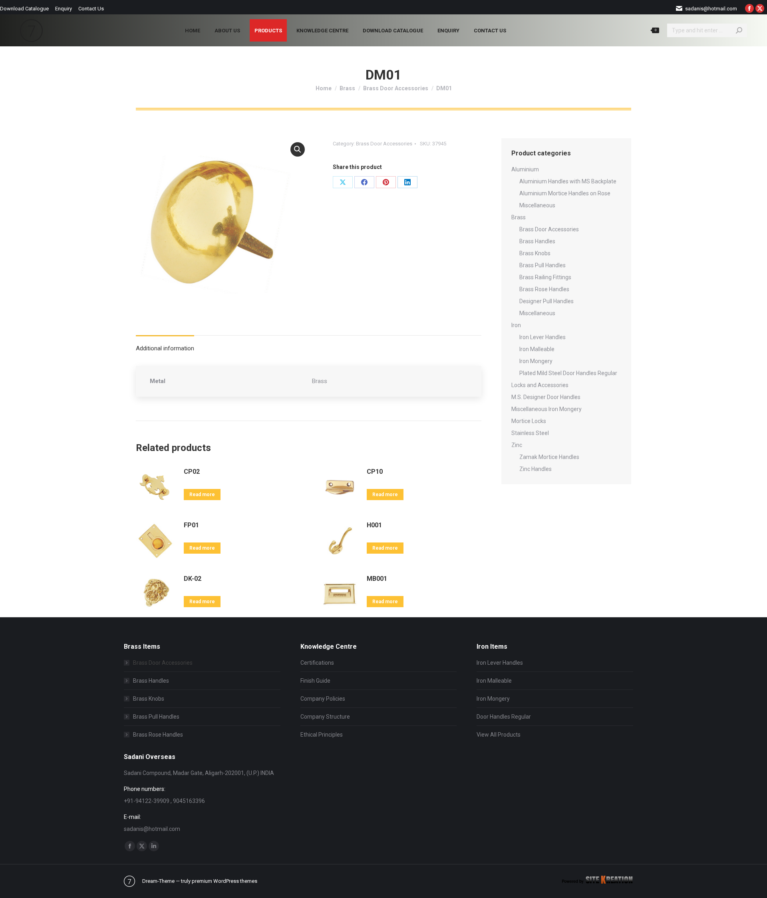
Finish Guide (315, 680)
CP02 (192, 471)
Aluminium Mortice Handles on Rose (564, 193)
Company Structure (325, 716)
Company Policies (322, 698)
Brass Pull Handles (542, 265)
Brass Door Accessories (384, 144)
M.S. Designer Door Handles (545, 397)
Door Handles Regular (504, 716)
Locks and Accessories (539, 385)
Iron (516, 325)
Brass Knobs (534, 253)
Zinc (516, 445)
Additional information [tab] (165, 348)
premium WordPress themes (224, 881)
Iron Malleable (536, 349)
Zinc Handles (535, 469)
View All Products (499, 734)
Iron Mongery (535, 361)
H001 (374, 525)
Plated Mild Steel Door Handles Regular (568, 373)
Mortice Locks (528, 421)
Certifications (317, 663)
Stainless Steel (530, 433)
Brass (518, 217)
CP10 (375, 471)
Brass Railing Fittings (545, 277)
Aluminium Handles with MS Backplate (567, 181)
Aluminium (525, 169)
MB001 (377, 578)
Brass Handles (537, 241)
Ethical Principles (321, 734)
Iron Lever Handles (542, 337)
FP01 (191, 525)
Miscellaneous (537, 205)
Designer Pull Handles (546, 301)
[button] (297, 149)
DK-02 (192, 578)
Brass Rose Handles (544, 289)
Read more (202, 494)
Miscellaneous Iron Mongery (546, 409)
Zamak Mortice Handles (549, 457)
